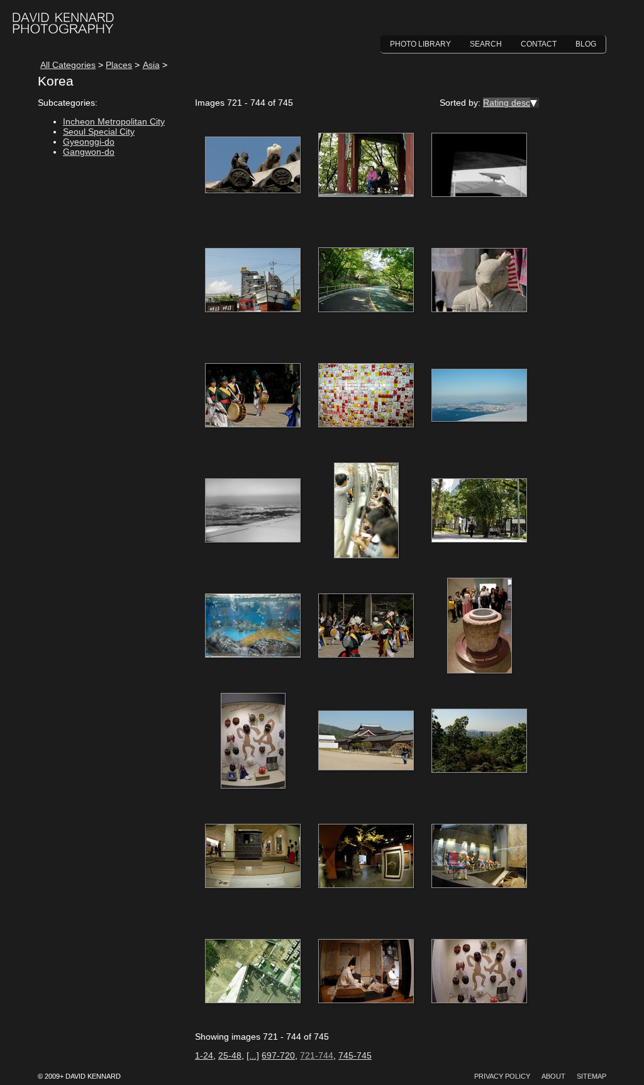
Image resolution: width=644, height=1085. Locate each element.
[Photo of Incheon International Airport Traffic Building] (479, 165)
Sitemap (591, 1076)
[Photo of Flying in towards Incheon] (479, 396)
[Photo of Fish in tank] (252, 626)
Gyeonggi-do (88, 142)
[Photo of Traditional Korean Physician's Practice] (366, 971)
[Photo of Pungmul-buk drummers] (252, 396)
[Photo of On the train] (366, 511)
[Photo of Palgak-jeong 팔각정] (366, 165)
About (553, 1076)
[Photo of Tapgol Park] (479, 511)
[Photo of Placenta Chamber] (479, 626)
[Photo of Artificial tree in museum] (366, 856)
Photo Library (420, 44)
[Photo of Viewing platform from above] (252, 971)
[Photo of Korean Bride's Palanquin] (252, 856)
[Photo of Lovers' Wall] (366, 396)
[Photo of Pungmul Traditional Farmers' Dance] (366, 626)
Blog (585, 44)
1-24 (204, 1055)
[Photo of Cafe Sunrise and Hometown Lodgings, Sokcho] (252, 280)
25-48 (230, 1055)
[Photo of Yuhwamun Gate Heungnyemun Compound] (366, 741)
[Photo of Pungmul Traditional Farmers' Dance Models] (479, 856)
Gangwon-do (88, 152)
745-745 (355, 1055)
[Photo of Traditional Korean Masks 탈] (252, 741)
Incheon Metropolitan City (114, 121)
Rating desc (506, 103)
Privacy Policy (502, 1076)
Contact (539, 44)
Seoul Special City (99, 131)
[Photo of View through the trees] (479, 741)
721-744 (316, 1055)
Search (486, 44)
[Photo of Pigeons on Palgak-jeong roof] (252, 165)
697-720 (278, 1055)
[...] (253, 1055)
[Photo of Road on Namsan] (366, 280)
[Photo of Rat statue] (479, 280)
